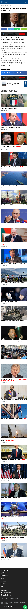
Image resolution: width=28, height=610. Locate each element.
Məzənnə (2, 578)
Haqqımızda (3, 583)
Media (2, 586)
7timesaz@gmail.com (7, 592)
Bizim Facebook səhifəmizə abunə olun (13, 72)
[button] (24, 29)
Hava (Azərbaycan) (4, 575)
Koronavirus (3, 573)
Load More (14, 564)
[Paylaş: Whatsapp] (17, 29)
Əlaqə (2, 584)
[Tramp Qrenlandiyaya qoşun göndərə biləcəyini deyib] (14, 20)
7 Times (6, 598)
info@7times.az (6, 594)
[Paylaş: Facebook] (4, 29)
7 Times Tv (3, 572)
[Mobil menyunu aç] (25, 2)
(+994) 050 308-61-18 (7, 595)
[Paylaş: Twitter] (11, 29)
